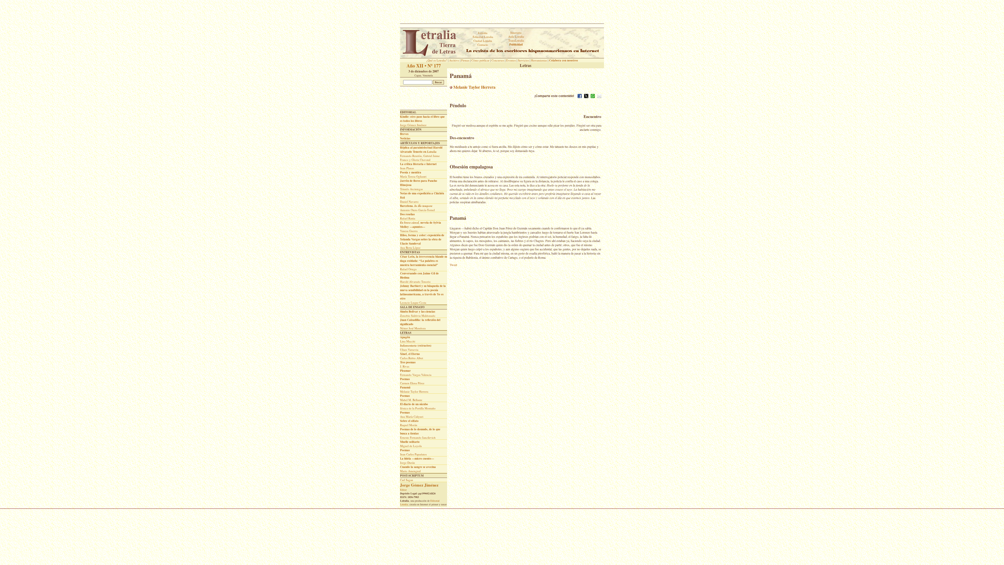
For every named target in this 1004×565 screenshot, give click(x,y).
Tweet (453, 265)
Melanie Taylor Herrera (473, 87)
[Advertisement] (502, 12)
